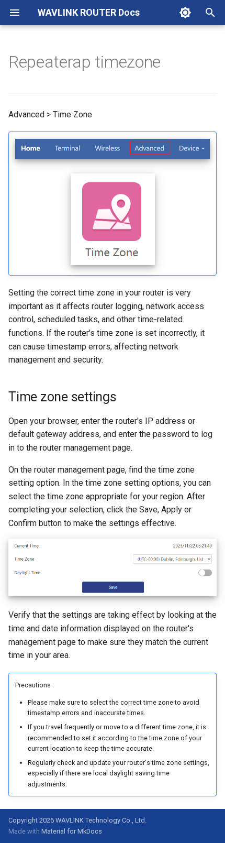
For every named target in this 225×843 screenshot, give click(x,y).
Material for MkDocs (71, 831)
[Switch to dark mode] (185, 12)
